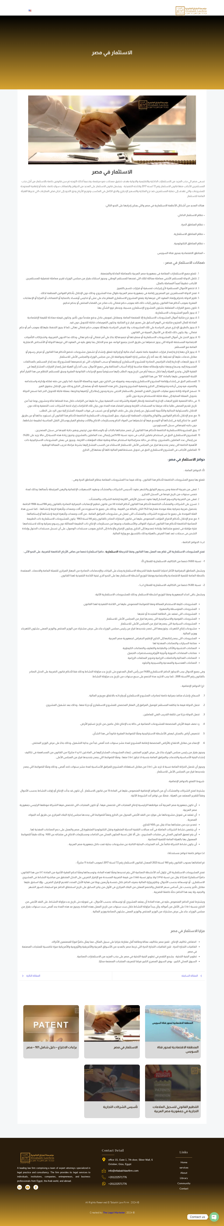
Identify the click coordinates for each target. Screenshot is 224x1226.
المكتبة (94, 10)
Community (183, 1183)
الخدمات (112, 10)
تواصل (41, 10)
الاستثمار (188, 459)
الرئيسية (148, 10)
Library (184, 1178)
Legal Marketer (107, 1212)
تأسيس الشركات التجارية (120, 1107)
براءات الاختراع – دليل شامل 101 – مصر (51, 1047)
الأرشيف (76, 10)
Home (184, 1162)
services (184, 1167)
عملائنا (58, 10)
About (183, 1172)
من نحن (131, 10)
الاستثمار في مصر (126, 1047)
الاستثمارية (111, 551)
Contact (184, 1188)
